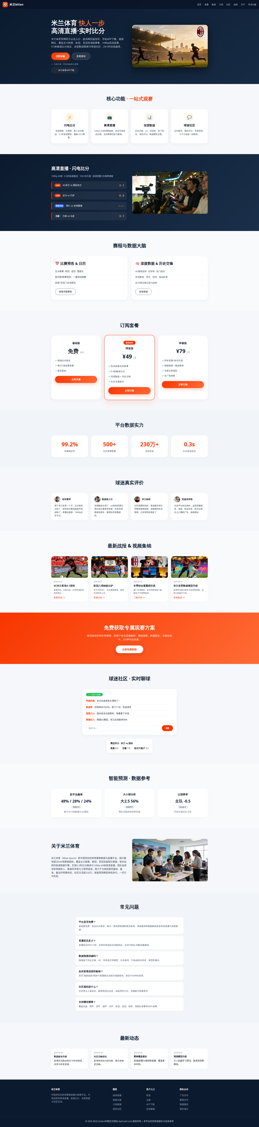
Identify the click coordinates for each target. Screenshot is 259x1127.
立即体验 (60, 56)
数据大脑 (117, 1099)
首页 (199, 4)
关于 (243, 4)
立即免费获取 (129, 649)
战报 (236, 4)
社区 (228, 4)
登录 (148, 1095)
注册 (148, 1099)
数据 (214, 4)
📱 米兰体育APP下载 (64, 70)
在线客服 (150, 1108)
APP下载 (150, 1104)
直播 (207, 4)
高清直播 (117, 1095)
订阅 (221, 4)
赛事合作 (184, 1099)
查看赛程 (81, 56)
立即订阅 (129, 390)
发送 (167, 728)
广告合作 (184, 1095)
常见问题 (252, 4)
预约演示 (184, 1108)
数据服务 (184, 1104)
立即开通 (76, 379)
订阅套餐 (117, 1104)
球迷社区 (117, 1108)
